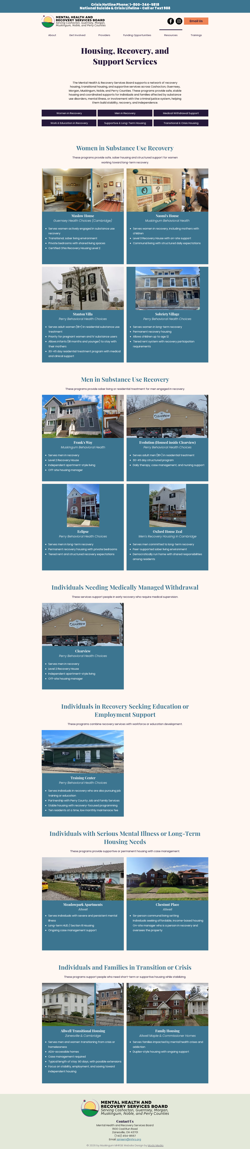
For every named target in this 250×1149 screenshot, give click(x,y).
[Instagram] (179, 21)
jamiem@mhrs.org (129, 1139)
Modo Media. (155, 1145)
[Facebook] (170, 21)
